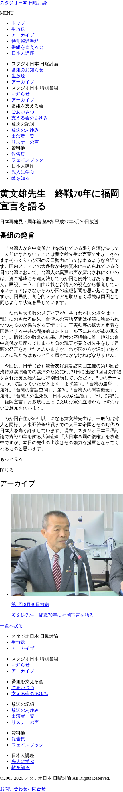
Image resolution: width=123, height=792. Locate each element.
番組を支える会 (27, 47)
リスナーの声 (25, 142)
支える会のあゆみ (29, 117)
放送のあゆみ (25, 130)
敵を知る (20, 178)
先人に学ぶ (22, 172)
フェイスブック (27, 160)
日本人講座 (22, 53)
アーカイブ (22, 35)
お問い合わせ (13, 788)
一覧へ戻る (11, 625)
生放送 (18, 29)
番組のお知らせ (27, 69)
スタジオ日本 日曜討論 (23, 2)
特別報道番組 (25, 41)
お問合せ (36, 788)
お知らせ (20, 93)
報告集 (18, 154)
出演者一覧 (22, 136)
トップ (18, 23)
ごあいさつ (22, 111)
